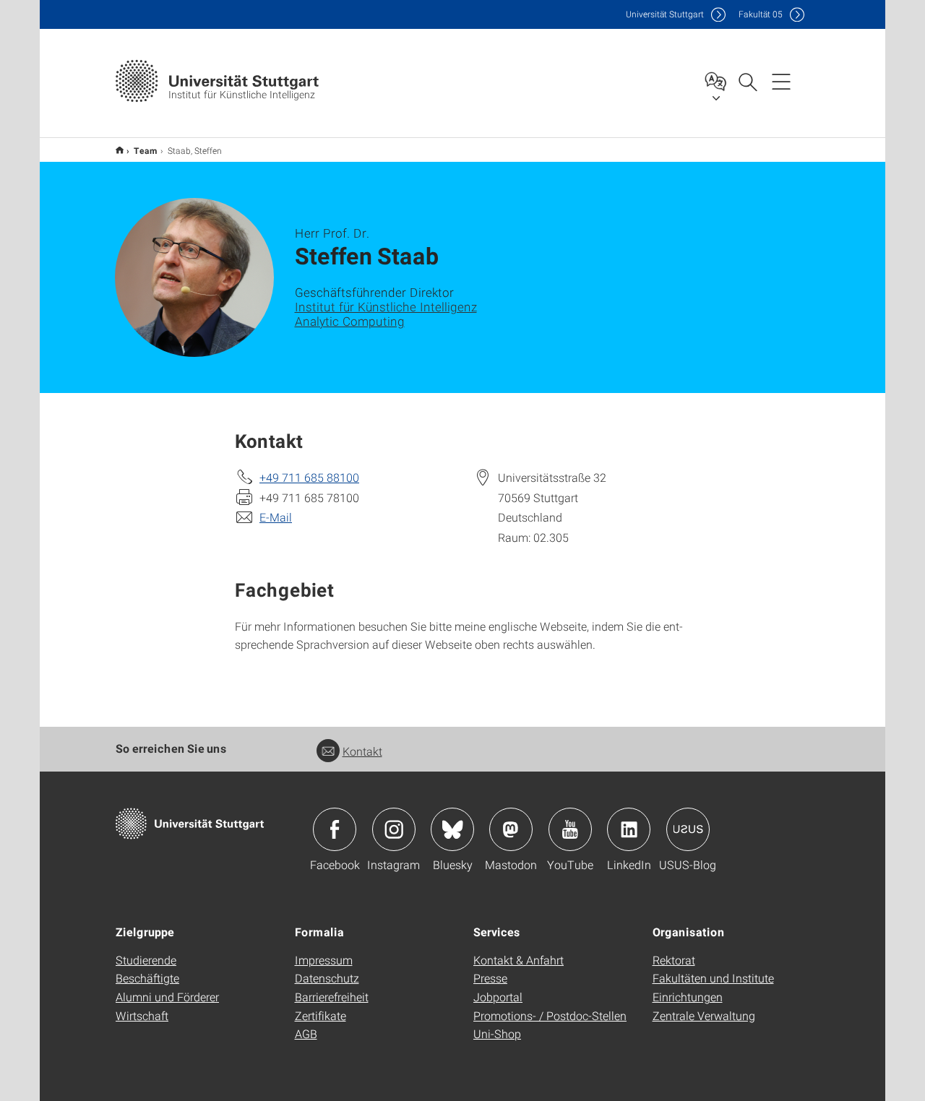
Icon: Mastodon (511, 829)
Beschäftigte (147, 977)
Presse (490, 977)
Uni (665, 14)
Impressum (324, 959)
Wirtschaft (142, 1015)
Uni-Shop (497, 1033)
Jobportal (497, 996)
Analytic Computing (350, 321)
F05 (761, 14)
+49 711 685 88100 (309, 477)
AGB (306, 1033)
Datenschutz (327, 977)
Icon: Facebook (334, 829)
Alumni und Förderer (167, 996)
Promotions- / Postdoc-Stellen (550, 1015)
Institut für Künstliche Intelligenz (386, 306)
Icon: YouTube (570, 829)
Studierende (146, 959)
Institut (120, 150)
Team (146, 150)
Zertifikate (320, 1015)
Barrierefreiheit (332, 996)
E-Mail (275, 516)
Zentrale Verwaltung (704, 1015)
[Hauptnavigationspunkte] (781, 81)
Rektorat (674, 959)
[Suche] (747, 81)
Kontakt (362, 751)
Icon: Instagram (394, 829)
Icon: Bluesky (452, 829)
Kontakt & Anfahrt (518, 959)
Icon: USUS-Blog (688, 829)
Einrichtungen (688, 996)
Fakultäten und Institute (713, 977)
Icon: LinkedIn (628, 829)
